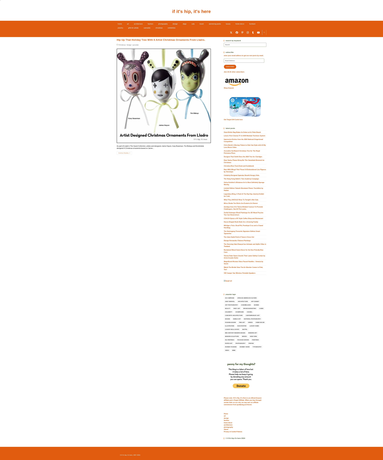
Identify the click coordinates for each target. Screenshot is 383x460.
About (226, 429)
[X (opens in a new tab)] (232, 32)
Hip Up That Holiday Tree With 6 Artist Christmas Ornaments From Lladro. (161, 39)
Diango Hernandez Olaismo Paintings (237, 240)
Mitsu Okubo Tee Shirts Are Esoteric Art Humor (241, 203)
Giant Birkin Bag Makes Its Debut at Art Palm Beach (242, 132)
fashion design (230, 322)
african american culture (247, 298)
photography (240, 343)
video (227, 350)
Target (236, 400)
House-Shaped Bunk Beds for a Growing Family (241, 222)
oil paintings (229, 340)
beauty (227, 308)
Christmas (122, 45)
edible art (237, 319)
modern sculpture (232, 336)
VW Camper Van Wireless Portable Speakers (239, 273)
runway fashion (231, 347)
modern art (252, 333)
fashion (226, 420)
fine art (242, 322)
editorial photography (252, 319)
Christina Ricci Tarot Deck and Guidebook (239, 166)
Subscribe (230, 66)
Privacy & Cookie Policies (233, 431)
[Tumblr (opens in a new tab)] (253, 32)
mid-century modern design (235, 333)
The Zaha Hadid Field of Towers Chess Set (239, 237)
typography (257, 347)
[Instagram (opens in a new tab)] (248, 32)
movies (244, 336)
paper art (228, 343)
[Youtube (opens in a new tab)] (259, 32)
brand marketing (249, 308)
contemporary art (253, 315)
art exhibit (255, 301)
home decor (260, 322)
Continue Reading (125, 153)
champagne (239, 312)
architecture (243, 301)
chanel (249, 312)
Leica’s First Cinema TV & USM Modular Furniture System (244, 136)
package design (243, 340)
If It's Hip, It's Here (191, 11)
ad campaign (229, 298)
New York (253, 336)
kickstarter (241, 326)
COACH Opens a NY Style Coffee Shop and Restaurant (243, 218)
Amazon (259, 398)
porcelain (136, 45)
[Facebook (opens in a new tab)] (237, 32)
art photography (231, 305)
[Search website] (264, 32)
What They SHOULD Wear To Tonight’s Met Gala (241, 200)
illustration (229, 326)
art (225, 416)
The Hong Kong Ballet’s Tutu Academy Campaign (241, 179)
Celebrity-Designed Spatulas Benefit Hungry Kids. (242, 175)
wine (233, 350)
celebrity (228, 312)
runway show (244, 347)
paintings (255, 340)
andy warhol (230, 301)
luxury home (254, 326)
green (250, 322)
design (129, 45)
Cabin (261, 308)
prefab (251, 343)
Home (226, 414)
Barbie (256, 305)
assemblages (246, 305)
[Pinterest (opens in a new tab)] (243, 32)
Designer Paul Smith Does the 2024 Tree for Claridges (243, 156)
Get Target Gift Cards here (233, 119)
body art (237, 308)
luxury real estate (232, 329)
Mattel (244, 329)
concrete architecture (234, 315)
